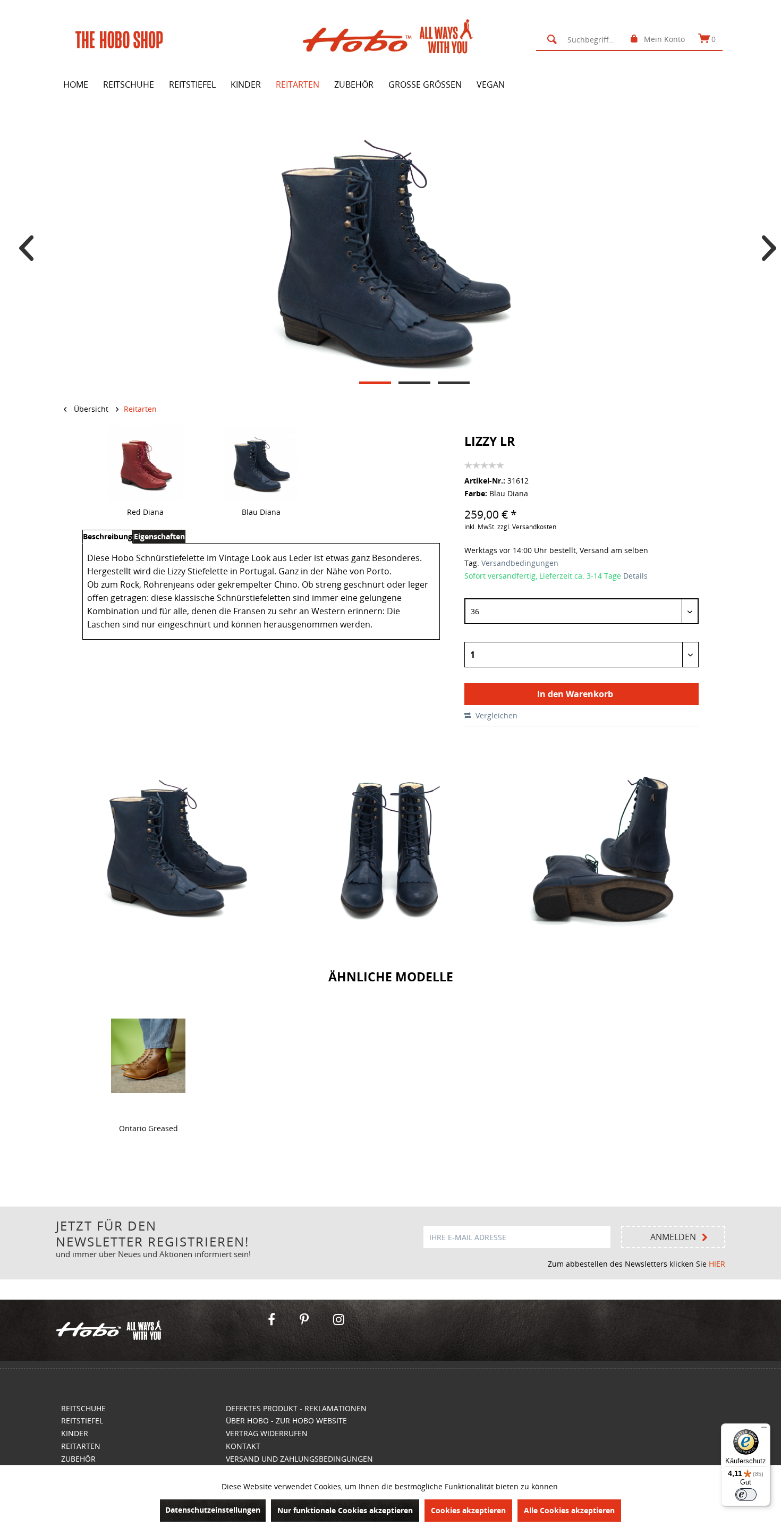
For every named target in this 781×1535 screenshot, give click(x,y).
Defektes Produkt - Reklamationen (296, 1408)
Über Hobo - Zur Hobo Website (286, 1420)
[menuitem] (582, 39)
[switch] (746, 1494)
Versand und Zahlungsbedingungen (299, 1459)
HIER (717, 1264)
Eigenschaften (159, 536)
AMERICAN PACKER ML (148, 1103)
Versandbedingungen (518, 563)
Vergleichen (495, 715)
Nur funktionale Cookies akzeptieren (345, 1510)
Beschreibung (107, 536)
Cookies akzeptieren (468, 1510)
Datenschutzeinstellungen (212, 1510)
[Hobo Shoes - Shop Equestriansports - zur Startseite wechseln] (393, 38)
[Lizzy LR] (145, 463)
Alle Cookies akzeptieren (569, 1510)
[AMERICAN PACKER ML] (148, 1056)
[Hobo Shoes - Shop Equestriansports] (156, 1330)
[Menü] (764, 1429)
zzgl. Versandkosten (526, 526)
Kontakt (243, 1446)
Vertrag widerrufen (267, 1433)
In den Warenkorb (575, 694)
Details (635, 576)
